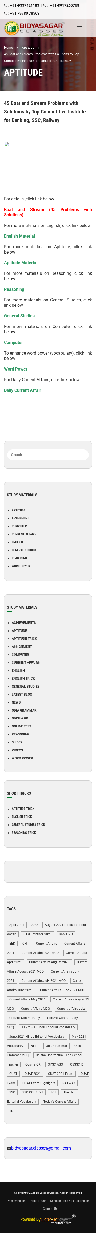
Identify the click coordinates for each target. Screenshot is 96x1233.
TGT (53, 1092)
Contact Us (50, 1209)
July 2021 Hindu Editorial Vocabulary (48, 1027)
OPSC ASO (55, 1064)
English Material (19, 236)
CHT (25, 943)
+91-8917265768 (64, 5)
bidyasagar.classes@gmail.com (41, 1148)
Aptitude (18, 510)
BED (12, 943)
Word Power (15, 369)
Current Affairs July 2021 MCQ (44, 981)
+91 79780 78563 (24, 13)
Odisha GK (20, 718)
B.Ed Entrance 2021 (37, 934)
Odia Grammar (24, 710)
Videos (17, 750)
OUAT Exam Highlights (38, 1083)
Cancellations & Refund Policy (69, 1201)
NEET (35, 1046)
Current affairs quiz (71, 1009)
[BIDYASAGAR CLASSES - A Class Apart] (38, 28)
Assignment (20, 518)
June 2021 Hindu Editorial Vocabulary (37, 1036)
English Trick (23, 678)
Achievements (24, 623)
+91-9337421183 (24, 5)
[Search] (85, 446)
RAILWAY (68, 1083)
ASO (34, 925)
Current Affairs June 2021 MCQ (62, 990)
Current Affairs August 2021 (49, 962)
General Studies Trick (28, 825)
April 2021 (16, 925)
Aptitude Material (20, 262)
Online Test (21, 726)
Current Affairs (24, 534)
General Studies (19, 315)
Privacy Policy (16, 1201)
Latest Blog (22, 694)
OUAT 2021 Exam (60, 1074)
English (17, 542)
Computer (13, 342)
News (16, 702)
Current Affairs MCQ (35, 1009)
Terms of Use (37, 1201)
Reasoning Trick (24, 833)
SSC (12, 1092)
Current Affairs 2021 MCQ (40, 953)
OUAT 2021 (33, 1074)
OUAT (13, 1074)
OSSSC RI (76, 1064)
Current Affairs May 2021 (27, 999)
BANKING (66, 934)
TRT (12, 1111)
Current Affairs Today (24, 1018)
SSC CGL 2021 (32, 1092)
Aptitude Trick (24, 639)
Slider (17, 742)
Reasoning (14, 289)
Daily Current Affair (22, 390)
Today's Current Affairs (59, 1102)
